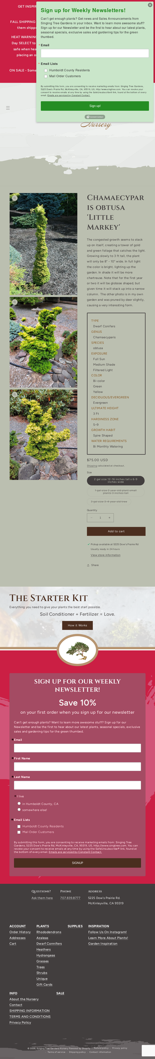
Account (17, 926)
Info (13, 993)
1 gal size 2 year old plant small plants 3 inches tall (119, 493)
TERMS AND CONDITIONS (30, 1016)
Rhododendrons (48, 932)
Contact (15, 1005)
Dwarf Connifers (49, 943)
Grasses (42, 961)
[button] (8, 108)
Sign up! (95, 106)
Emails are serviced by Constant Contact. (75, 852)
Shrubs (41, 973)
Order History (20, 932)
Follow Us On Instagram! (107, 932)
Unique (42, 978)
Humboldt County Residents (43, 826)
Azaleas (42, 938)
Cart (12, 943)
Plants (42, 926)
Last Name (22, 777)
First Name (22, 758)
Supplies (75, 926)
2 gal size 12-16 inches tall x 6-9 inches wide (115, 481)
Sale (60, 993)
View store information (105, 555)
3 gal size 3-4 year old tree (111, 502)
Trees (40, 967)
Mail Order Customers (38, 832)
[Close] (150, 5)
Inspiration (98, 926)
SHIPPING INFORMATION (29, 1011)
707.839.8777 (70, 898)
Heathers (43, 949)
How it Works (77, 625)
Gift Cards (44, 984)
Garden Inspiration (103, 943)
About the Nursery (24, 999)
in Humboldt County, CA (40, 804)
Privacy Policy (20, 1022)
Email (18, 739)
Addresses (17, 938)
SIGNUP (77, 863)
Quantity (92, 510)
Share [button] (95, 565)
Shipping (92, 465)
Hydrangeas (45, 955)
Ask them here (42, 898)
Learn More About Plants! (108, 938)
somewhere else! (34, 810)
